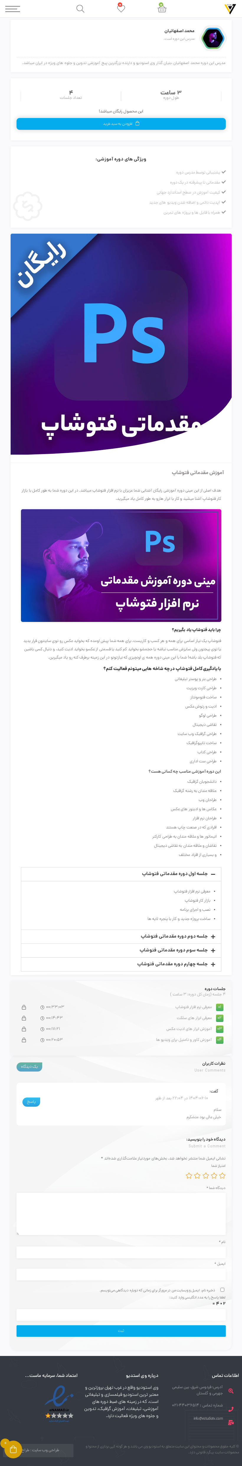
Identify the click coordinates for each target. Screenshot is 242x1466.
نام (222, 1242)
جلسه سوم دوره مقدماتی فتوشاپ (174, 950)
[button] (121, 874)
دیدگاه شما (216, 1188)
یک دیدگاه (29, 1067)
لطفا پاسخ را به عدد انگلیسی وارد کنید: (197, 1297)
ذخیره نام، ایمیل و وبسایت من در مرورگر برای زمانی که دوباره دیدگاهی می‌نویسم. (157, 1290)
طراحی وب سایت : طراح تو (38, 1450)
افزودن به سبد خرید (118, 124)
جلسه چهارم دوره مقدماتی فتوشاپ (172, 964)
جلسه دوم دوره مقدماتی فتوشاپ (174, 936)
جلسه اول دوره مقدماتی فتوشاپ (175, 874)
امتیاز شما (218, 1166)
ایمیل (219, 1264)
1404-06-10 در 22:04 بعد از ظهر (181, 1098)
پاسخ (31, 1102)
